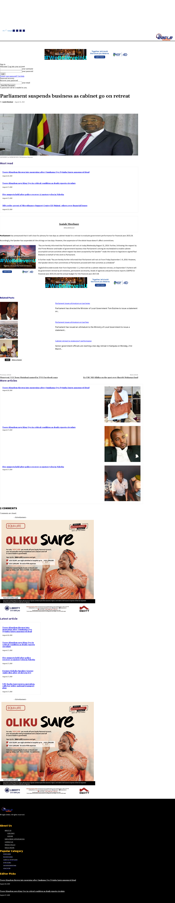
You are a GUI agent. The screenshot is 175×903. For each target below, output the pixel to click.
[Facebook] (14, 31)
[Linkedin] (20, 31)
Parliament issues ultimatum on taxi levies (72, 303)
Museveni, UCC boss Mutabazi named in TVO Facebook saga (29, 377)
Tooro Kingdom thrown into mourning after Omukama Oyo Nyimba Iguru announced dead (45, 172)
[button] (113, 44)
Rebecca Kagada (17, 360)
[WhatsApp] (125, 107)
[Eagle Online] (164, 37)
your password (27, 71)
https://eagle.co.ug (69, 227)
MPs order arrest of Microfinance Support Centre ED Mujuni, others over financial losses (44, 206)
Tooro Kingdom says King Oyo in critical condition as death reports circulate (39, 183)
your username (27, 69)
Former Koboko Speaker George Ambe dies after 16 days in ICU (17, 672)
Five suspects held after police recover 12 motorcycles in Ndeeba (33, 194)
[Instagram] (17, 31)
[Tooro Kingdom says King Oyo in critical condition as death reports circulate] (122, 444)
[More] (134, 107)
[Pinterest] (117, 107)
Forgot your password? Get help (12, 76)
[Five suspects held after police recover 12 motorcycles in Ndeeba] (122, 484)
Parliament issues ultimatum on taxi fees (72, 322)
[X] (24, 31)
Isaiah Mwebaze (7, 102)
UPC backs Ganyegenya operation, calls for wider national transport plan (18, 686)
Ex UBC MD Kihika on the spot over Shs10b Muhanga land (110, 377)
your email (26, 83)
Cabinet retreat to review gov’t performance (73, 341)
